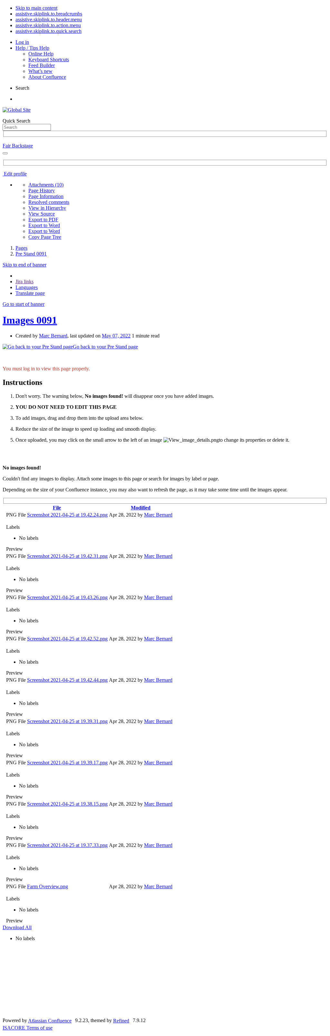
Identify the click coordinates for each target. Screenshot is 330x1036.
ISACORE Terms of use (28, 1028)
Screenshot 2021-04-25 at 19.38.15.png (67, 804)
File (57, 507)
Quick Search (16, 121)
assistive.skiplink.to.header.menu (48, 19)
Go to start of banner (23, 304)
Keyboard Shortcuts (48, 59)
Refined (121, 1020)
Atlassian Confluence (50, 1020)
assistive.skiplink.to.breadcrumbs (48, 13)
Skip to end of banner (24, 264)
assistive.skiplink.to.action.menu (48, 25)
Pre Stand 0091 (31, 253)
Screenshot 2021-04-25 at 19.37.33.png (67, 845)
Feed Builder (41, 65)
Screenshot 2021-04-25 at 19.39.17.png (67, 762)
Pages (21, 248)
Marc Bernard (53, 335)
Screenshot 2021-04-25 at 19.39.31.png (67, 721)
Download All (17, 927)
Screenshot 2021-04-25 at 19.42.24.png (67, 515)
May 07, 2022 (116, 335)
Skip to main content (36, 8)
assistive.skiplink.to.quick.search (48, 31)
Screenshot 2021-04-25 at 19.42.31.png (67, 556)
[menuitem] (45, 184)
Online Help (40, 53)
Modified (140, 507)
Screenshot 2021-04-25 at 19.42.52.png (67, 638)
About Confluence (47, 77)
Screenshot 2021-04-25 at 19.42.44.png (67, 680)
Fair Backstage (18, 145)
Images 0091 (30, 320)
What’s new (40, 71)
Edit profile (15, 173)
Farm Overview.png (47, 886)
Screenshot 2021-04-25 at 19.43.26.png (67, 597)
